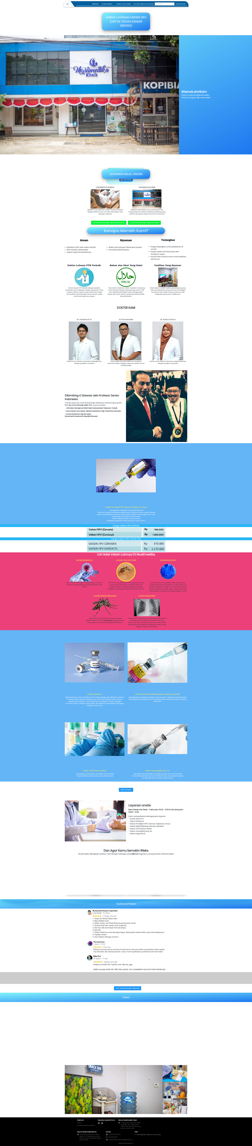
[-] (99, 1123)
